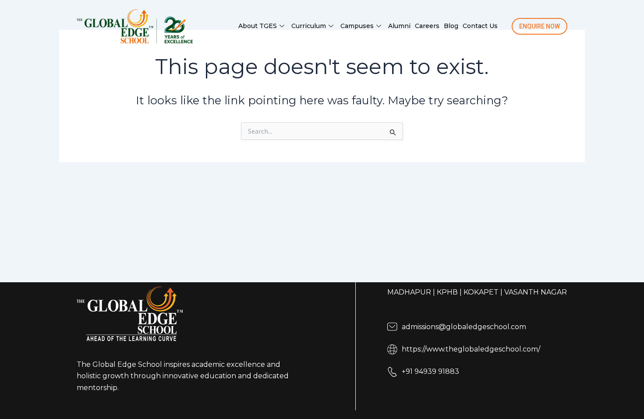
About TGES (257, 26)
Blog (451, 26)
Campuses (357, 26)
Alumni (399, 26)
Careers (427, 26)
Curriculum (308, 26)
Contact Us (480, 26)
